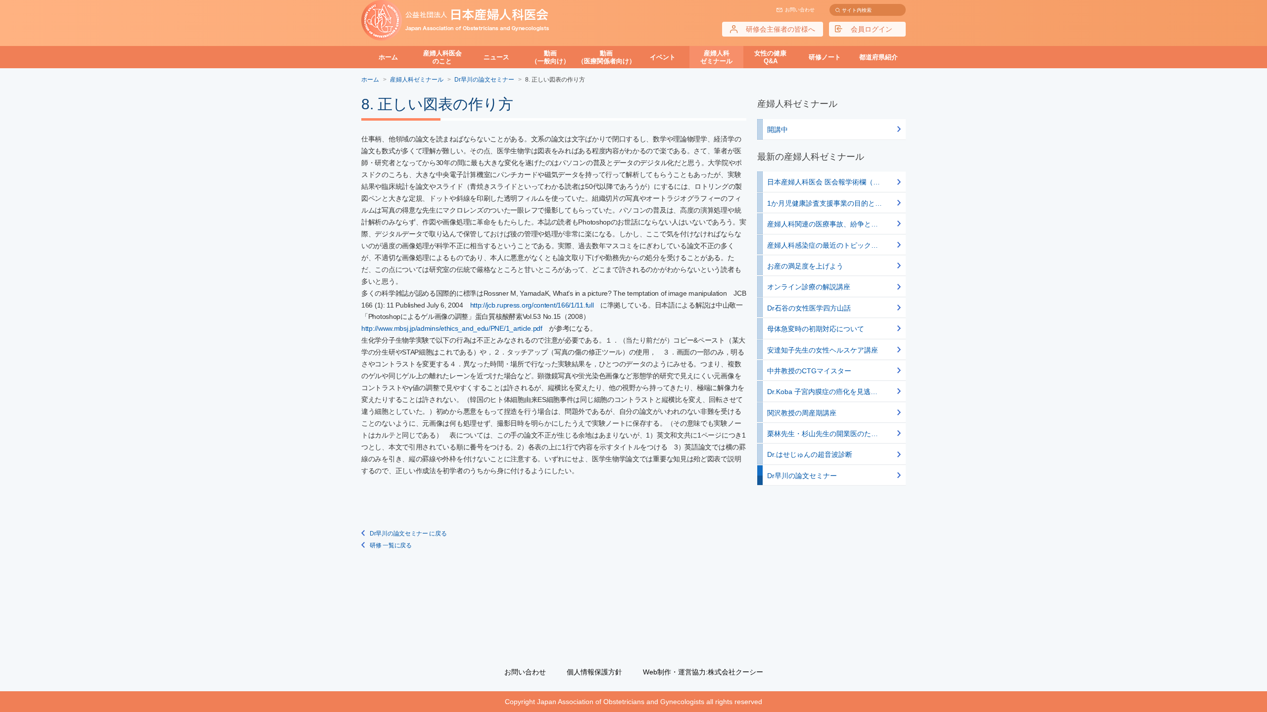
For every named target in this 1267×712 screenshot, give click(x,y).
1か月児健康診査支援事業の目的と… (824, 203)
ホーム (388, 57)
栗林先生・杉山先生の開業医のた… (822, 434)
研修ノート (825, 57)
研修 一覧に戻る (391, 545)
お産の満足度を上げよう (805, 266)
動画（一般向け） (550, 57)
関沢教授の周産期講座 (801, 413)
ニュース (496, 57)
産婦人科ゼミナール (716, 57)
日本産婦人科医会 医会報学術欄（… (823, 182)
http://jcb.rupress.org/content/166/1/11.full (532, 305)
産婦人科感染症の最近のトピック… (822, 245)
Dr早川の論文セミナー (802, 476)
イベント (663, 57)
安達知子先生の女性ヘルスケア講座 (822, 350)
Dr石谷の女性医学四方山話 (809, 308)
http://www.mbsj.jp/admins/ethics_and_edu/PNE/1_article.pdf (451, 328)
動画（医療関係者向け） (606, 57)
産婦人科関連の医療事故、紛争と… (822, 224)
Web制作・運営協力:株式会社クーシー (703, 672)
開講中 (777, 130)
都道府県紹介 (878, 57)
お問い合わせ (800, 9)
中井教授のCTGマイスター (809, 371)
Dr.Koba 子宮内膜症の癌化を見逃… (822, 392)
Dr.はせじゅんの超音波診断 (809, 454)
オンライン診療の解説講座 (808, 287)
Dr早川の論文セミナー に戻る (408, 533)
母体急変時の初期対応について (815, 329)
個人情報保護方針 (594, 672)
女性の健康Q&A (770, 57)
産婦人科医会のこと (442, 57)
